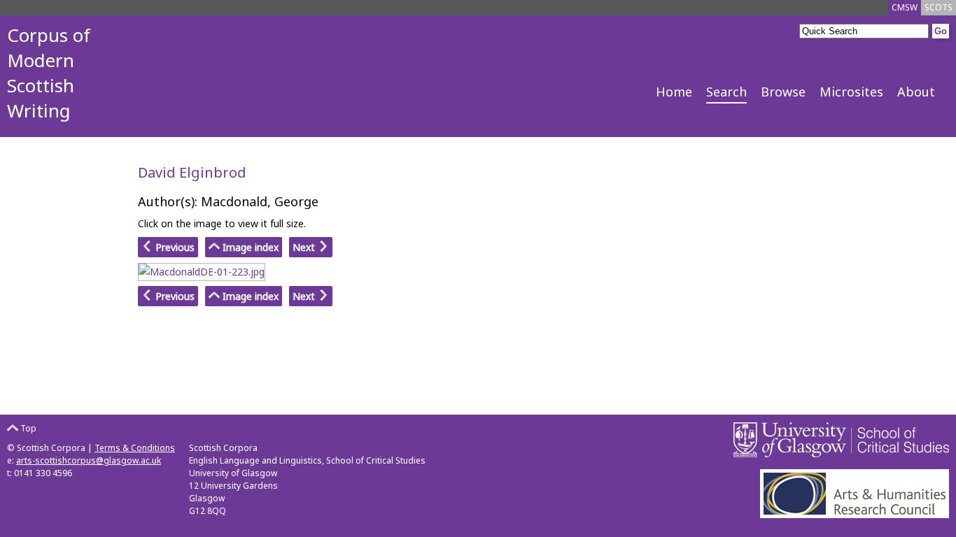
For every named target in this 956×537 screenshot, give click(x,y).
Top (27, 428)
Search (726, 91)
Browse (783, 91)
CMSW (905, 7)
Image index (249, 247)
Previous (174, 247)
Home (674, 91)
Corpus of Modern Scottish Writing (48, 72)
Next (305, 247)
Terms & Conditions (134, 448)
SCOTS (939, 7)
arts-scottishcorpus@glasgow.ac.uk (88, 460)
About (916, 91)
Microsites (851, 91)
